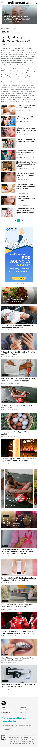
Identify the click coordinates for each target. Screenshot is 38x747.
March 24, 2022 (29, 157)
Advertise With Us (24, 710)
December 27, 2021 (22, 193)
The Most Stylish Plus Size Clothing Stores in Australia (25, 153)
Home (3, 28)
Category (8, 28)
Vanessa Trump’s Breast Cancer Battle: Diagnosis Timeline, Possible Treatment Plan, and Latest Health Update (17, 551)
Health (5, 348)
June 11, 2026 (13, 556)
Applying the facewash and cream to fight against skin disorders (25, 211)
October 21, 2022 (30, 144)
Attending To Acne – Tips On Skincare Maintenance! (17, 18)
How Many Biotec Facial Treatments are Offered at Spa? (26, 164)
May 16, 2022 (29, 121)
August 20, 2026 (16, 301)
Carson (6, 21)
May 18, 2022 (29, 110)
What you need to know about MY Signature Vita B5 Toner (26, 130)
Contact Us (22, 707)
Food (5, 294)
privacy (7, 729)
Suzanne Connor (22, 191)
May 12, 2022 (28, 134)
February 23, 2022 (22, 179)
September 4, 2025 (14, 21)
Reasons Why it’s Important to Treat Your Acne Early (26, 199)
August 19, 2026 (14, 330)
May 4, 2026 (12, 662)
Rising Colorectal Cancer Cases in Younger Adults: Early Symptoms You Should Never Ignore (18, 521)
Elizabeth (20, 110)
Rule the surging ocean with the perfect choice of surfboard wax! (26, 187)
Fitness (5, 322)
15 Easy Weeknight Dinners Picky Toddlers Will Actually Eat (18, 500)
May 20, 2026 (13, 689)
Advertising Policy (6, 712)
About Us (4, 707)
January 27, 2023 (30, 168)
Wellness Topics (6, 710)
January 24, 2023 (30, 215)
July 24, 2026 (13, 409)
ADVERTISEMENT (19, 283)
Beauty (6, 14)
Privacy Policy (23, 712)
